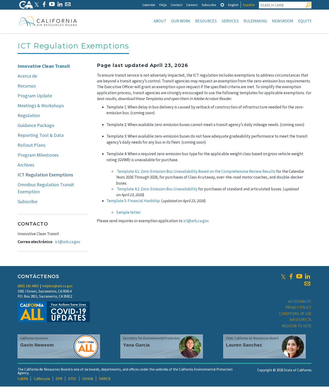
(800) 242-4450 (28, 286)
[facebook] (291, 276)
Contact (176, 4)
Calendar (148, 4)
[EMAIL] (68, 4)
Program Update (35, 96)
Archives (26, 165)
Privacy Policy (299, 307)
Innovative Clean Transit (44, 66)
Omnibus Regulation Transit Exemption (46, 187)
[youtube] (299, 276)
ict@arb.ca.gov (67, 241)
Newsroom (282, 21)
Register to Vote (296, 326)
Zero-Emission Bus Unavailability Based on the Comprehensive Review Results (208, 171)
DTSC (72, 378)
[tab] (222, 4)
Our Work (180, 21)
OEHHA (87, 378)
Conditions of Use (295, 313)
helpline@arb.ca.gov (57, 286)
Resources (206, 21)
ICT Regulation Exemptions (45, 175)
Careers (192, 4)
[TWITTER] (36, 4)
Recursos (27, 86)
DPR (59, 378)
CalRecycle (42, 378)
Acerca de (27, 76)
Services (230, 21)
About (160, 21)
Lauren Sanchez (244, 344)
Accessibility (299, 301)
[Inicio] (48, 21)
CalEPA (23, 378)
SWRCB (105, 378)
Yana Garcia (136, 344)
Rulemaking (255, 21)
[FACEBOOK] (44, 4)
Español (249, 4)
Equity (304, 21)
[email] (307, 283)
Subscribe (209, 4)
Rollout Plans (31, 145)
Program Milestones (38, 155)
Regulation (29, 115)
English (233, 4)
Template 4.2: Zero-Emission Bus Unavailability (157, 189)
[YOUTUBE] (52, 4)
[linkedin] (307, 276)
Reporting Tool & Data (41, 135)
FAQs (163, 4)
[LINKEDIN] (60, 4)
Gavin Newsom (37, 344)
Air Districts (300, 319)
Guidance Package (36, 125)
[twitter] (283, 276)
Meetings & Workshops (41, 105)
